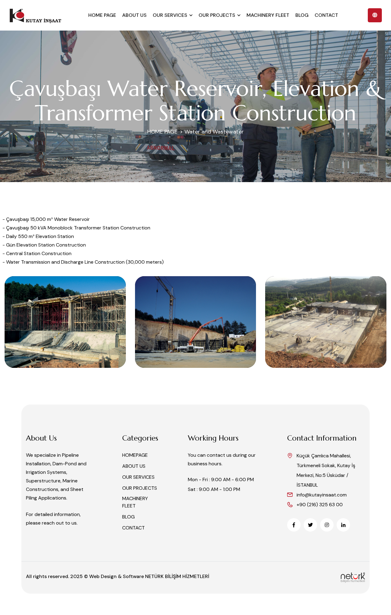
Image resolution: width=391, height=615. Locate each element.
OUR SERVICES (170, 15)
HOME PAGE (102, 15)
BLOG (302, 15)
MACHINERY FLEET (268, 15)
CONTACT (326, 15)
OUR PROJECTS (217, 15)
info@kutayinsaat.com (322, 495)
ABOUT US (134, 15)
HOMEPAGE (135, 455)
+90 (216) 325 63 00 (320, 504)
